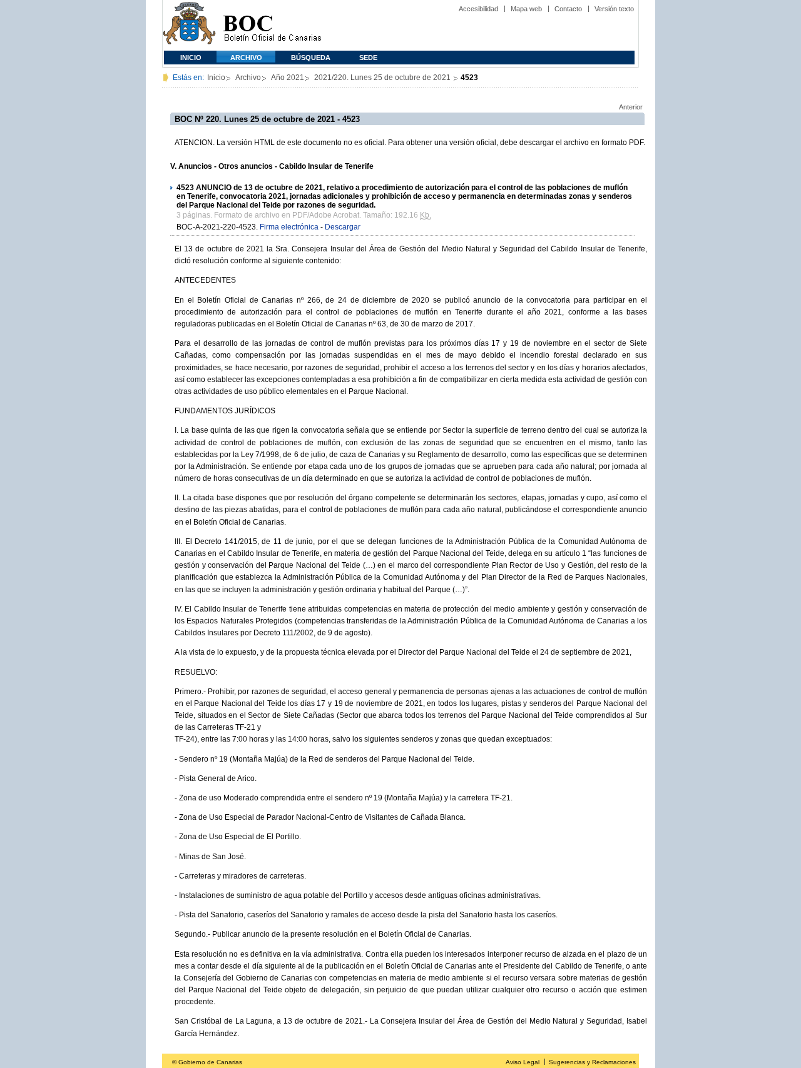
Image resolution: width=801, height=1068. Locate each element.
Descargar (342, 227)
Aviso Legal (522, 1062)
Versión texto (614, 9)
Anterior (631, 107)
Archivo (246, 57)
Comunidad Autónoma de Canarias (189, 25)
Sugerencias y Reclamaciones (592, 1062)
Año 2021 (287, 77)
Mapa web (526, 9)
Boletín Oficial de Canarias (272, 25)
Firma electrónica (289, 227)
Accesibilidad (478, 9)
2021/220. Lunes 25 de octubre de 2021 (383, 77)
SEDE (368, 57)
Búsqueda (310, 57)
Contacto (568, 9)
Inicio (191, 57)
